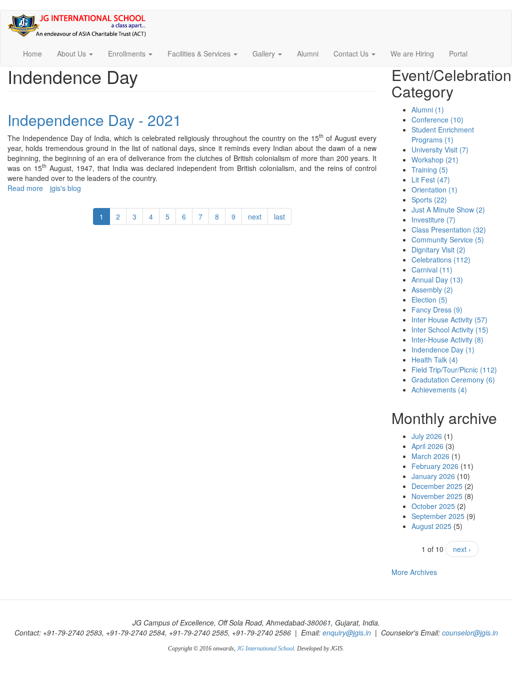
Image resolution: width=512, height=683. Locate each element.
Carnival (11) (432, 269)
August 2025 (432, 526)
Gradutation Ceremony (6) (453, 379)
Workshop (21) (435, 159)
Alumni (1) (428, 109)
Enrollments (128, 53)
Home (32, 53)
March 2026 (431, 456)
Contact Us (352, 53)
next (255, 217)
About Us (72, 53)
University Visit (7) (440, 149)
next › (462, 549)
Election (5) (430, 299)
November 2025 (437, 496)
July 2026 (427, 436)
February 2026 (435, 466)
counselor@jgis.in (470, 633)
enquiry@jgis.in (346, 633)
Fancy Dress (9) (437, 309)
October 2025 (433, 506)
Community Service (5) (448, 239)
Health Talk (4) (435, 359)
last (279, 217)
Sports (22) (429, 199)
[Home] (81, 25)
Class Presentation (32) (449, 229)
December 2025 (437, 486)
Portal (458, 53)
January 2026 (433, 476)
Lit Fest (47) (431, 179)
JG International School (265, 648)
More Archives (414, 572)
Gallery (264, 53)
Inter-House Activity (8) (448, 339)
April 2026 (428, 446)
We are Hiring (412, 53)
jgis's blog (65, 188)
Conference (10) (438, 119)
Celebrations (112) (441, 259)
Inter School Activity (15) (450, 329)
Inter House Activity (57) (450, 319)
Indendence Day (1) (443, 349)
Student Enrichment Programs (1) (443, 134)
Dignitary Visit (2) (439, 249)
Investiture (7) (434, 219)
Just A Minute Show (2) (448, 209)
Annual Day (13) (437, 279)
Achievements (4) (439, 389)
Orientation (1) (435, 189)
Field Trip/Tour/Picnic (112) (454, 369)
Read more (25, 188)
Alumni (307, 53)
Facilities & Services (200, 53)
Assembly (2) (432, 289)
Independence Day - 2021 (95, 119)
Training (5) (430, 169)
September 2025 (438, 516)
